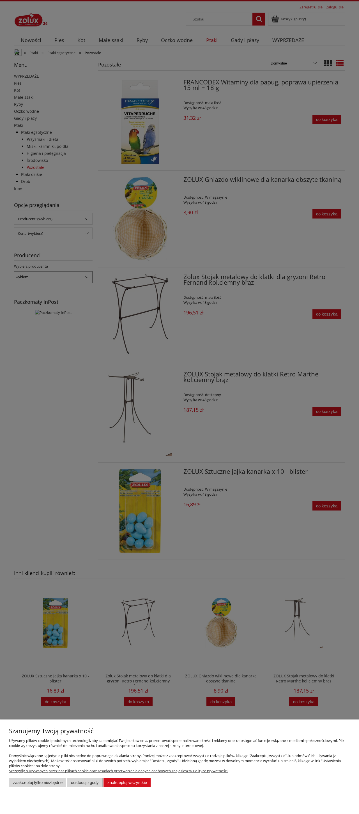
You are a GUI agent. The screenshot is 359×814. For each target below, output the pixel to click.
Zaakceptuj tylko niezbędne (38, 782)
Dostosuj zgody (85, 782)
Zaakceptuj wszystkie (127, 782)
